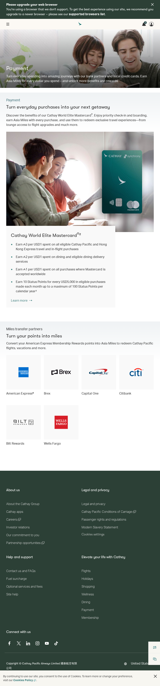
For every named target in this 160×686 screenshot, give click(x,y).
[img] (152, 4)
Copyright (12, 663)
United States (141, 663)
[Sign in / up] (151, 24)
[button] (155, 676)
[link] (80, 182)
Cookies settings (93, 534)
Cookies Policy (23, 680)
